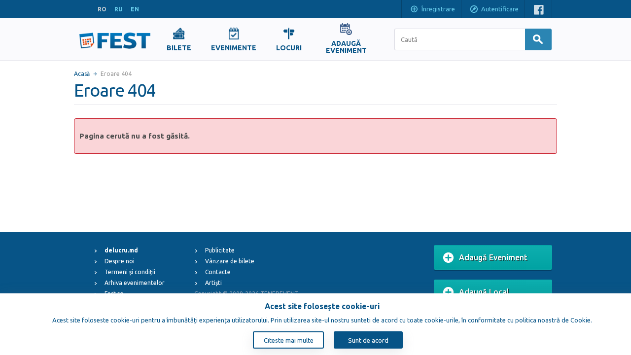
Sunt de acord (368, 340)
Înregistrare (438, 8)
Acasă (82, 74)
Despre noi (120, 261)
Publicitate (220, 250)
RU (118, 9)
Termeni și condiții (130, 272)
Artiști (213, 283)
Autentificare (500, 8)
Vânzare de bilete (229, 261)
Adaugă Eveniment (493, 257)
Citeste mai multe (289, 340)
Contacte (218, 272)
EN (135, 9)
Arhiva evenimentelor (135, 283)
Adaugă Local (484, 291)
